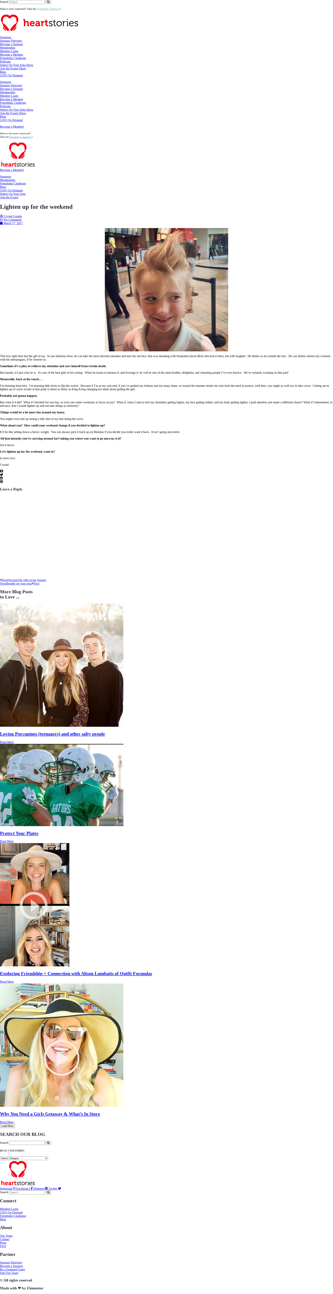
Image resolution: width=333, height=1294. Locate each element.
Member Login (9, 51)
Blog (3, 72)
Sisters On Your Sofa (12, 194)
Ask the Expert (9, 197)
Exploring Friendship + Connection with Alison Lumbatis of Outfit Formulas (76, 973)
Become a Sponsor (11, 44)
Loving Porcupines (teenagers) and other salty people (52, 733)
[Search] (48, 2)
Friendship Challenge (13, 58)
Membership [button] (7, 47)
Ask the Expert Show (13, 68)
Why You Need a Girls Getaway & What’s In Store (50, 1113)
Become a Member (11, 54)
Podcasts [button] (5, 61)
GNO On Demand (11, 75)
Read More (7, 742)
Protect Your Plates (19, 833)
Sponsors (5, 176)
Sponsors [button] (5, 37)
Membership (7, 180)
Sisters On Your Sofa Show (16, 65)
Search (4, 1)
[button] (166, 471)
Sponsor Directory (11, 40)
